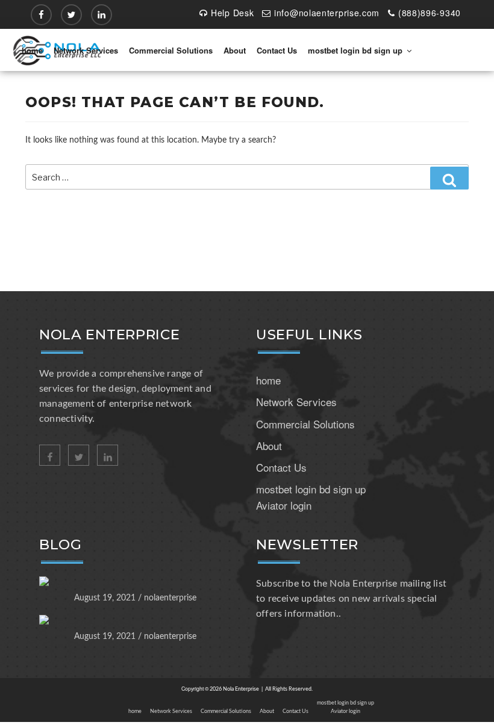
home (32, 50)
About (235, 50)
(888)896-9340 (429, 13)
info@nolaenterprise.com (327, 13)
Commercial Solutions (171, 50)
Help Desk (232, 13)
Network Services (86, 50)
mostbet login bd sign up (355, 50)
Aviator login (283, 505)
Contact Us (277, 50)
